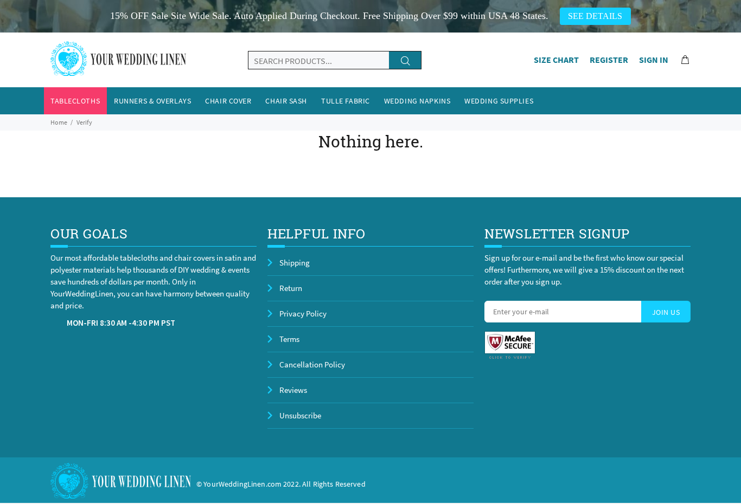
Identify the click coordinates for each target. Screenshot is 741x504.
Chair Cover (228, 101)
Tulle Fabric (345, 101)
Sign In (653, 59)
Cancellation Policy (312, 364)
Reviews (293, 390)
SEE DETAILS (595, 16)
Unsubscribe (300, 415)
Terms (289, 339)
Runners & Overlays (152, 101)
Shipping (294, 262)
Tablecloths (75, 101)
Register (609, 59)
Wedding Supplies (498, 101)
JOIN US (666, 312)
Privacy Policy (303, 313)
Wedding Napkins (417, 101)
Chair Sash (286, 101)
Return (290, 288)
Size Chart (556, 59)
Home (58, 122)
